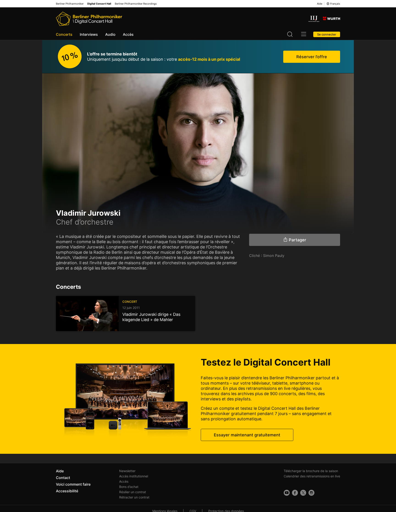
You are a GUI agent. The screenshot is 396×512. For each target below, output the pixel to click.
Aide (319, 3)
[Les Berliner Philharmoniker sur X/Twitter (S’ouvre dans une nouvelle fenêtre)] (303, 493)
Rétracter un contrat (134, 497)
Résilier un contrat (132, 492)
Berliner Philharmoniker (70, 3)
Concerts (64, 34)
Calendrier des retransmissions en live (312, 476)
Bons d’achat (128, 487)
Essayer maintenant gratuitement (247, 434)
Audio (110, 34)
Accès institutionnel (133, 476)
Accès (128, 34)
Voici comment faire (73, 484)
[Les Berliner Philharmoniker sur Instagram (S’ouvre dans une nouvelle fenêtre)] (311, 493)
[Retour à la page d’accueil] (89, 19)
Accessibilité (67, 491)
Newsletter (127, 471)
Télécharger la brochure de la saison (311, 471)
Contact (63, 477)
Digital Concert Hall (99, 3)
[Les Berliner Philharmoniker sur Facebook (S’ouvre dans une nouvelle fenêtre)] (295, 493)
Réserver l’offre (311, 56)
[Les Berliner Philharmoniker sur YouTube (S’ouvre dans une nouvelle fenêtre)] (287, 493)
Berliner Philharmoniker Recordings (136, 3)
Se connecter (326, 34)
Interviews (89, 34)
